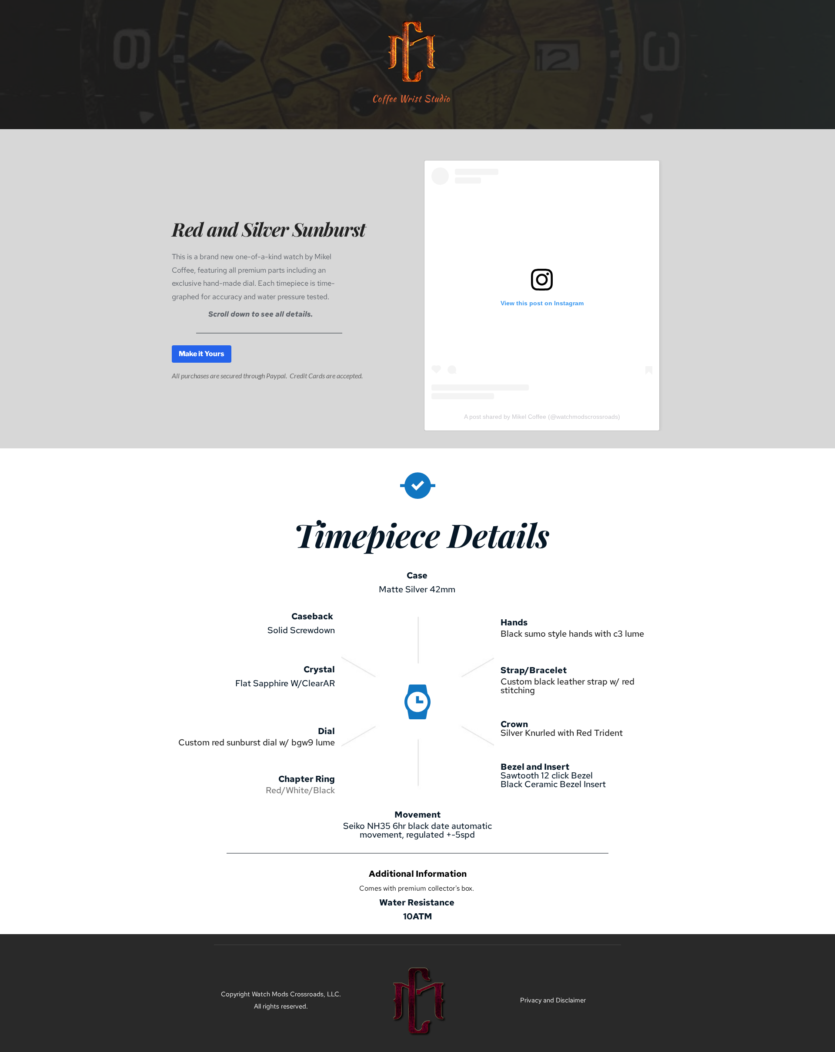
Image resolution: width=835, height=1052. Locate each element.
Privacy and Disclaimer (553, 1000)
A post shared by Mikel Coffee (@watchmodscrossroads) (542, 416)
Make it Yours (201, 354)
